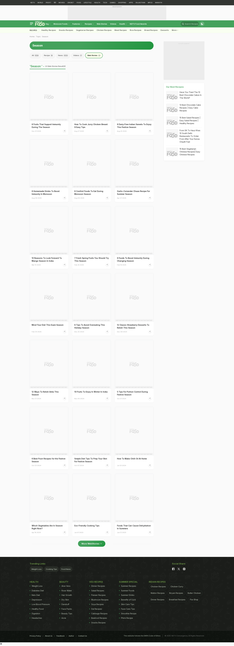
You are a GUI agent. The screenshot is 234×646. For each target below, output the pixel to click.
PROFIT (48, 3)
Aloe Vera (65, 586)
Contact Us (82, 636)
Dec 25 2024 (79, 332)
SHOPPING (122, 3)
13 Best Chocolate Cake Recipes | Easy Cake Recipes (190, 108)
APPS (131, 3)
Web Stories (102, 24)
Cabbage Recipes (99, 613)
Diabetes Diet (38, 590)
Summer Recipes (128, 586)
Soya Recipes (97, 604)
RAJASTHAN (140, 3)
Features (76, 24)
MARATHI (158, 3)
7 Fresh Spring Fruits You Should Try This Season (91, 259)
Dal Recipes (96, 609)
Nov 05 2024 (79, 398)
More (174, 30)
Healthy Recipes (48, 30)
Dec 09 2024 (122, 332)
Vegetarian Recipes (85, 30)
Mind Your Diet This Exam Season (48, 325)
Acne (63, 618)
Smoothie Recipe (128, 613)
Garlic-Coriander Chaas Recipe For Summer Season (133, 192)
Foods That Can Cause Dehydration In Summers (134, 527)
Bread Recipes (151, 30)
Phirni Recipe (127, 618)
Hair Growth (66, 595)
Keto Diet (36, 595)
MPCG (150, 3)
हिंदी (55, 3)
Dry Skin (65, 600)
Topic (38, 37)
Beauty (63, 581)
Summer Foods (127, 590)
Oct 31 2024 (121, 398)
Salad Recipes (97, 590)
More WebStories (90, 543)
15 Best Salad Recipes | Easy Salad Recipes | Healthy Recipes (190, 121)
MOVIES (62, 3)
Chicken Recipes (104, 30)
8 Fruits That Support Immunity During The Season (46, 125)
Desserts (165, 30)
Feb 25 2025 (79, 265)
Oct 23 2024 (36, 465)
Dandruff (65, 604)
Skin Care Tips (127, 604)
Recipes (88, 24)
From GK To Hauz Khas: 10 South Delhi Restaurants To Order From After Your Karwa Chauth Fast (190, 136)
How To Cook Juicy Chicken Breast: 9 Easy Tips (91, 125)
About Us (48, 636)
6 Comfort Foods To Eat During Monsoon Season (88, 192)
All (35, 55)
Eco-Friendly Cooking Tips (86, 525)
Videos (113, 24)
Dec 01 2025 (36, 131)
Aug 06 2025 (79, 198)
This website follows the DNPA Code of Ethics (142, 636)
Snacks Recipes (66, 30)
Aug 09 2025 (37, 198)
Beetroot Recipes (99, 618)
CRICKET (70, 3)
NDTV (32, 3)
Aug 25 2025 (122, 131)
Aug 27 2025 (79, 131)
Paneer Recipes (98, 595)
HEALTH (97, 3)
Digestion (36, 613)
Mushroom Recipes (99, 600)
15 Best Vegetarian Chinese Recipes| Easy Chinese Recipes (190, 152)
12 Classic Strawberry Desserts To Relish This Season (133, 326)
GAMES (113, 3)
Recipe (48, 55)
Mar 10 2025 (36, 265)
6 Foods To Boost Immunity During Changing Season (133, 259)
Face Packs (66, 609)
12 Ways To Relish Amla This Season (45, 393)
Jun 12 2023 (121, 532)
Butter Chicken (194, 593)
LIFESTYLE (88, 3)
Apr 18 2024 (36, 532)
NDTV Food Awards (138, 24)
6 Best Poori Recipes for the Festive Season (48, 460)
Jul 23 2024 (121, 465)
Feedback (60, 636)
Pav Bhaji (194, 599)
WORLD (40, 3)
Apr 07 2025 (121, 198)
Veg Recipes (96, 581)
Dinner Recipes (98, 586)
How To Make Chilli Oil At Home (132, 458)
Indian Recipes (157, 581)
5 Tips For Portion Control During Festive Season (132, 393)
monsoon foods (60, 24)
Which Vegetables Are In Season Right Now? (47, 527)
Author (71, 636)
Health (122, 24)
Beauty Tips (66, 613)
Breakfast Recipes (177, 599)
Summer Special (128, 581)
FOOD (79, 3)
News (63, 55)
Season (45, 37)
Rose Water (66, 590)
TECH (105, 3)
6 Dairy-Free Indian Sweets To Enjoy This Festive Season (134, 125)
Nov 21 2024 (36, 398)
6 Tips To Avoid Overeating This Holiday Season (89, 326)
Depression (37, 600)
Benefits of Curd (128, 600)
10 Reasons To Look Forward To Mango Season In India (47, 259)
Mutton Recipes (158, 593)
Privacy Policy (35, 636)
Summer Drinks (127, 595)
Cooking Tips (51, 569)
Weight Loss (36, 569)
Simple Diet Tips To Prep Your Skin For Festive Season (90, 460)
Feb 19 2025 (121, 265)
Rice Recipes (136, 30)
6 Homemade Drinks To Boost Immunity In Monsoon (46, 192)
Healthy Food (38, 609)
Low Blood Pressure (41, 604)
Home (32, 37)
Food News (66, 569)
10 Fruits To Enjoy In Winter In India (91, 392)
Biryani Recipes (176, 593)
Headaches (37, 618)
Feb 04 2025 (36, 332)
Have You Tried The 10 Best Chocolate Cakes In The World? (191, 95)
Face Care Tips (128, 609)
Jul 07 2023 (78, 532)
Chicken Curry (176, 586)
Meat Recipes (121, 30)
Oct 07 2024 (79, 465)
